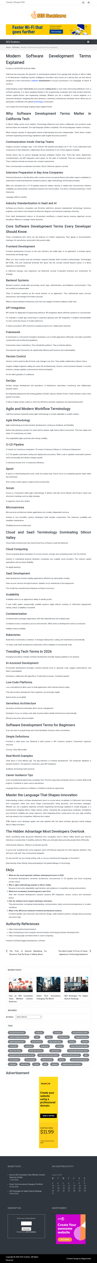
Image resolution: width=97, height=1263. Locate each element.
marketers (28, 1046)
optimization (55, 1051)
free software (36, 1042)
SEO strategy (30, 1060)
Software (15, 47)
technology (38, 102)
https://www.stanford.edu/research (22, 929)
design (48, 1037)
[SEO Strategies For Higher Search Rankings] (76, 984)
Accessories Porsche (17, 1033)
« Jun (54, 1198)
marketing (44, 1046)
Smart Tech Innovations (79, 1060)
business (39, 1033)
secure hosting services (71, 1055)
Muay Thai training (36, 1051)
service (61, 1060)
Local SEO (13, 1046)
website (54, 1064)
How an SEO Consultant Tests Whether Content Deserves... (21, 999)
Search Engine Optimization (48, 1055)
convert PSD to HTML (80, 1033)
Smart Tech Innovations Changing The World (26, 1184)
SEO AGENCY (14, 1060)
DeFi (37, 1037)
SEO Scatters (13, 41)
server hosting (47, 1060)
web (45, 1064)
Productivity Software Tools (78, 1051)
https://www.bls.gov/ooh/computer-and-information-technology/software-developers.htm (44, 932)
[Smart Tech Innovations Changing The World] (48, 984)
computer (57, 1033)
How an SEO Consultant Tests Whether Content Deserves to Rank (27, 1176)
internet (84, 1042)
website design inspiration (72, 1064)
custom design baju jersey (19, 1037)
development (32, 941)
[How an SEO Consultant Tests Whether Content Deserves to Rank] (21, 984)
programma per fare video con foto (22, 1055)
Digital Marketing (81, 1037)
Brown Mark (30, 68)
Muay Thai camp (15, 1051)
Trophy (36, 1064)
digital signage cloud (17, 1042)
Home (8, 47)
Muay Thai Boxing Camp (79, 1046)
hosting (71, 1042)
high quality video (55, 1042)
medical (59, 1046)
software (34, 81)
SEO (86, 1055)
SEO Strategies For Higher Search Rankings (25, 1191)
